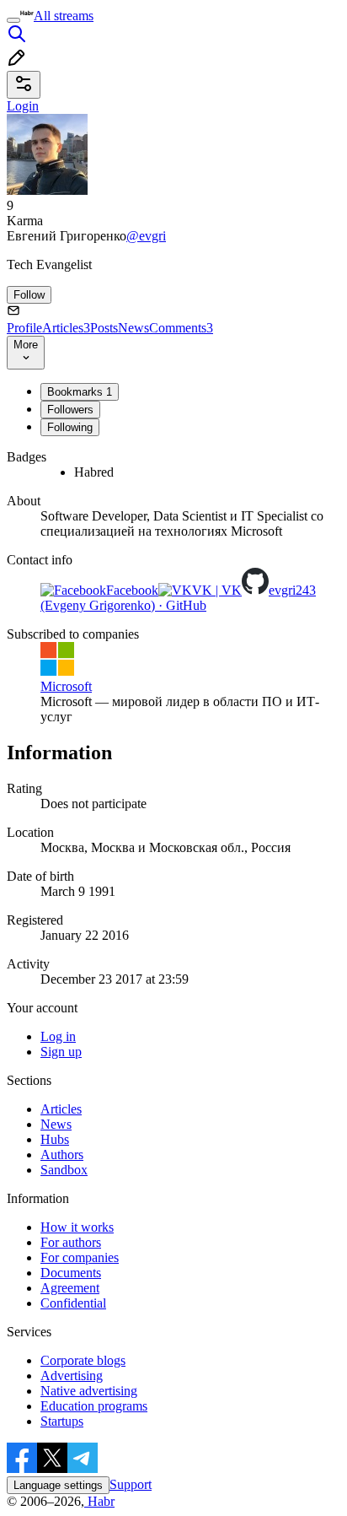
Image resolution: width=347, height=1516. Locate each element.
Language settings (58, 1485)
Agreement (69, 1288)
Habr (99, 1501)
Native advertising (88, 1391)
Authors (61, 1154)
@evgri (146, 236)
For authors (70, 1242)
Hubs (54, 1139)
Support (130, 1484)
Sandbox (64, 1170)
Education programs (93, 1406)
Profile (24, 328)
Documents (70, 1272)
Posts (104, 328)
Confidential (73, 1303)
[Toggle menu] (13, 20)
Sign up (61, 1051)
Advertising (71, 1375)
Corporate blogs (82, 1360)
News (133, 328)
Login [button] (23, 106)
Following (70, 427)
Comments (181, 328)
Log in (58, 1036)
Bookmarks (79, 392)
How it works (77, 1227)
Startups (61, 1421)
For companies (79, 1257)
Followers (70, 409)
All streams (63, 15)
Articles (66, 328)
